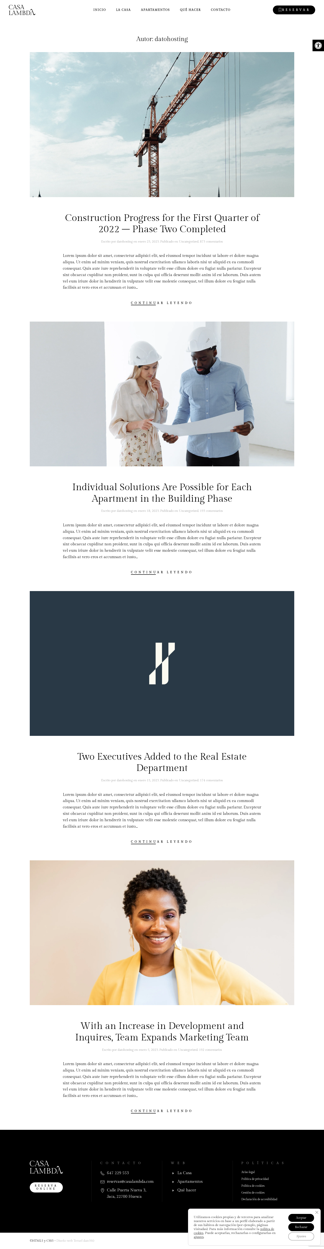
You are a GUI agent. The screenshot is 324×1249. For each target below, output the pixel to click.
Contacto (221, 10)
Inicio (99, 10)
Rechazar (301, 1227)
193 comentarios (211, 511)
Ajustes (301, 1236)
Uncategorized (189, 241)
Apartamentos (155, 10)
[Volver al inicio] (22, 10)
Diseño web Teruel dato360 (75, 1241)
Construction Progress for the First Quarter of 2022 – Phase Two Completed (162, 224)
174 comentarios (211, 780)
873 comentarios (211, 241)
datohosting (125, 241)
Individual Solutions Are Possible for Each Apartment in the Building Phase (162, 493)
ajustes (199, 1237)
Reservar (296, 10)
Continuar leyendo (162, 303)
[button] (318, 45)
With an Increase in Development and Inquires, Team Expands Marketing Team (162, 1032)
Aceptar (301, 1218)
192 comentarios (210, 1050)
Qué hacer (190, 10)
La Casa (123, 10)
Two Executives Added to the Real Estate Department (162, 762)
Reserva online (46, 1187)
